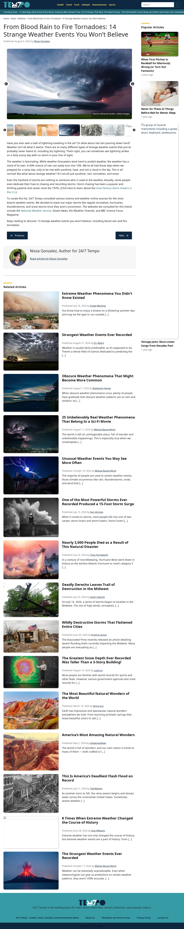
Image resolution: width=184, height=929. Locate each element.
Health (60, 4)
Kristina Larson (99, 634)
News (13, 18)
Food (76, 4)
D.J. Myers (99, 343)
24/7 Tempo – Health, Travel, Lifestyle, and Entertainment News (47, 917)
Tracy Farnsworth (99, 555)
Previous (6, 84)
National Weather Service (36, 210)
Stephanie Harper (102, 388)
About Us (90, 917)
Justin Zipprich (97, 597)
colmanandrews (98, 743)
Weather (22, 18)
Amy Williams (98, 830)
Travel (69, 4)
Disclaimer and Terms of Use (116, 917)
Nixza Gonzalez (42, 41)
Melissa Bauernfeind (104, 429)
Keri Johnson (96, 512)
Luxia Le (98, 670)
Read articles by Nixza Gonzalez (49, 258)
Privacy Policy (144, 917)
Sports (112, 4)
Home (6, 18)
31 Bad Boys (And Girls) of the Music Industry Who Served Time (49, 12)
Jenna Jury (98, 706)
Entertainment (99, 4)
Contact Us (162, 917)
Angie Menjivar (98, 305)
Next (133, 84)
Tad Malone (96, 788)
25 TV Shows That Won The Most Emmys (101, 12)
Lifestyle (86, 4)
